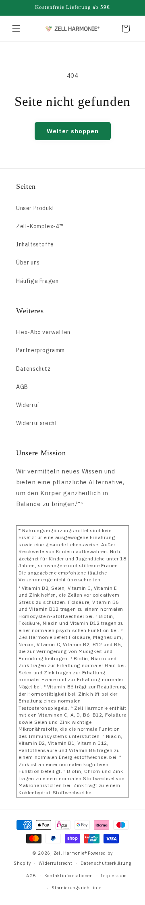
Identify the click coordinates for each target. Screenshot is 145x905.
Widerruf (28, 405)
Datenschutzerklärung (106, 863)
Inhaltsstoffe (35, 244)
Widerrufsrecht (36, 423)
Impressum (113, 875)
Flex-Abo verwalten (43, 332)
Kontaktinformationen (68, 875)
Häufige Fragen (37, 281)
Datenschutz (33, 368)
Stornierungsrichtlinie (76, 888)
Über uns (28, 262)
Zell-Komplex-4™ (39, 226)
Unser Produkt (35, 208)
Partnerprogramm (40, 350)
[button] (16, 28)
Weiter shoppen (73, 131)
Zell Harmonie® (70, 853)
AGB (22, 387)
